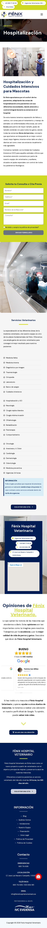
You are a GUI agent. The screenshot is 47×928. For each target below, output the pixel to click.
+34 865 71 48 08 (11, 3)
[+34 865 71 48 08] (3, 3)
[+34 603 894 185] (17, 547)
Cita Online (9, 7)
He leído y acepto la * (22, 227)
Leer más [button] (7, 687)
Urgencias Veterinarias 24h (35, 3)
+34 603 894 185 (24, 547)
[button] (35, 14)
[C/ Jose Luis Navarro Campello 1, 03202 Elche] (10, 552)
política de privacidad (29, 227)
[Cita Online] (4, 6)
